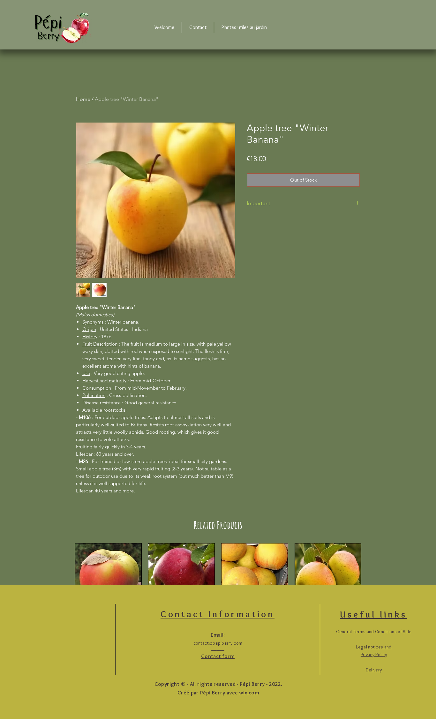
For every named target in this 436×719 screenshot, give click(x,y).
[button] (374, 670)
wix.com (249, 692)
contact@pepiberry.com (217, 643)
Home (83, 99)
